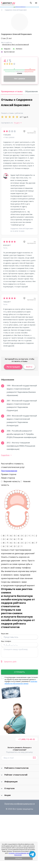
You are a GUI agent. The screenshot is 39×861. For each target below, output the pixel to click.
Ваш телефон (6, 641)
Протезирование (9, 470)
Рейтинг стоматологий (15, 774)
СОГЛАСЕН (18, 858)
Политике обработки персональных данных (21, 682)
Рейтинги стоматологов (16, 768)
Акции (7, 795)
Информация (10, 781)
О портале (9, 788)
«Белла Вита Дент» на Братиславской (15, 44)
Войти (29, 366)
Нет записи (19, 78)
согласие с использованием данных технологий (20, 854)
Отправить (19, 672)
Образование (31, 91)
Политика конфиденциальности (19, 803)
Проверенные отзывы (12, 91)
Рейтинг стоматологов (2, 9)
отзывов (19, 73)
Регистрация (13, 366)
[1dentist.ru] (8, 4)
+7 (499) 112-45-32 (26, 739)
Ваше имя (4, 633)
